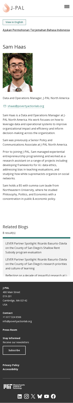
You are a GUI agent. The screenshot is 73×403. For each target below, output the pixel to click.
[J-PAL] (13, 8)
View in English (14, 22)
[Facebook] (53, 396)
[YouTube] (46, 396)
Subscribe (14, 350)
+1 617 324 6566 (12, 317)
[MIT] (36, 386)
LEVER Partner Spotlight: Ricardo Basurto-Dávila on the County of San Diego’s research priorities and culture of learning (36, 264)
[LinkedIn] (19, 396)
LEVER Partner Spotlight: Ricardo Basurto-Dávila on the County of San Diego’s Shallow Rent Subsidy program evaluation (36, 248)
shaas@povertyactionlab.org (26, 106)
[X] (33, 396)
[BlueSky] (39, 396)
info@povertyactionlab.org (17, 321)
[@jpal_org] (26, 396)
